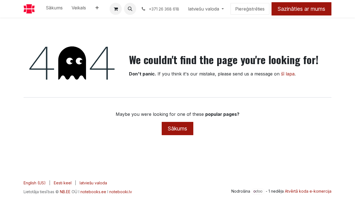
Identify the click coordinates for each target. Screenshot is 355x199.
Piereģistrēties (250, 9)
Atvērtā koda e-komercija (308, 191)
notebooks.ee (93, 191)
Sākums (177, 128)
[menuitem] (54, 9)
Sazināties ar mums (301, 9)
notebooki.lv (120, 191)
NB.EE (65, 191)
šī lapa (288, 74)
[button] (130, 9)
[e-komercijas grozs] (116, 9)
